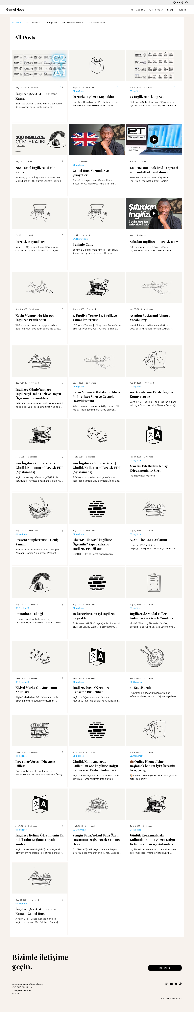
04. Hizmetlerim (97, 22)
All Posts (16, 22)
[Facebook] (186, 2)
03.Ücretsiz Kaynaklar (72, 22)
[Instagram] (174, 2)
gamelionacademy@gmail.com (27, 984)
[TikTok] (182, 2)
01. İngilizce (51, 22)
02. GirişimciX (33, 22)
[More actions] (63, 87)
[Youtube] (178, 2)
